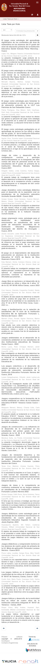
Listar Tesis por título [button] (10, 19)
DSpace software (11, 637)
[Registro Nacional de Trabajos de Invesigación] (29, 661)
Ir (37, 31)
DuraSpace (5, 641)
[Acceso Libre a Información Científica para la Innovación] (9, 661)
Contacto (4, 643)
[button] (32, 14)
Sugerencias (13, 643)
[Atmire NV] (34, 639)
